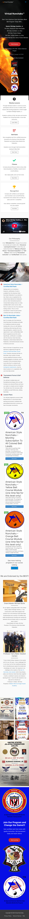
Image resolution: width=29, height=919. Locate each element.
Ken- (5, 315)
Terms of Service (17, 916)
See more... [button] (14, 458)
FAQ (24, 916)
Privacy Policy (7, 916)
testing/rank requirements (9, 367)
